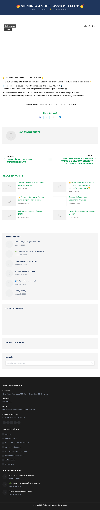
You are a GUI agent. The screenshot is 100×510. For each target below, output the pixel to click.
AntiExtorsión (10, 460)
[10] (85, 317)
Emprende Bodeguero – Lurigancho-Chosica (79, 198)
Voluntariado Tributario (14, 455)
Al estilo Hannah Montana (25, 271)
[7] (76, 317)
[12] (29, 317)
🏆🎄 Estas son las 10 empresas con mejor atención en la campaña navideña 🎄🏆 (82, 185)
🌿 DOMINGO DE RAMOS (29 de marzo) (30, 251)
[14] (57, 317)
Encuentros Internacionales (16, 451)
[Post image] (9, 187)
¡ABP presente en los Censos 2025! (30, 212)
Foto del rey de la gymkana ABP (27, 242)
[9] (38, 317)
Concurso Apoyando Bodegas (17, 443)
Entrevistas (9, 464)
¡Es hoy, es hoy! (20, 291)
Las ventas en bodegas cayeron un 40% (82, 212)
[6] (19, 317)
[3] (47, 317)
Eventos (7, 29)
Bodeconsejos (10, 26)
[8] (10, 317)
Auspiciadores (11, 438)
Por (58, 104)
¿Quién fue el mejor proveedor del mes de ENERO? (31, 184)
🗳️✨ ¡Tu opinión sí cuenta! (25, 281)
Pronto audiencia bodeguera (26, 261)
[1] (19, 327)
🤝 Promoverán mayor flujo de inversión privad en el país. (31, 198)
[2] (66, 317)
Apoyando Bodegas (13, 447)
